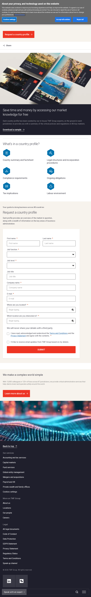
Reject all (80, 19)
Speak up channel (10, 563)
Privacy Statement (18, 336)
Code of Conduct (10, 534)
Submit (41, 349)
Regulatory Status (10, 553)
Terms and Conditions (59, 333)
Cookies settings (10, 492)
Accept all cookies (63, 19)
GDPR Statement (10, 544)
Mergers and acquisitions (13, 477)
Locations (7, 508)
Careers (6, 518)
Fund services (9, 467)
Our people (7, 513)
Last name (47, 238)
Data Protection (9, 539)
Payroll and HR (9, 482)
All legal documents (11, 529)
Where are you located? (16, 305)
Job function (12, 249)
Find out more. (19, 15)
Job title (10, 272)
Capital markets (9, 462)
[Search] (76, 592)
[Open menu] (84, 592)
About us (6, 503)
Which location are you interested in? (22, 316)
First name (11, 238)
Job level (11, 260)
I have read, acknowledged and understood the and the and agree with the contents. (42, 334)
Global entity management (13, 472)
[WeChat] (21, 581)
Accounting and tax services (14, 457)
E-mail (9, 294)
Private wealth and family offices (16, 487)
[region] (45, 12)
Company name (13, 283)
